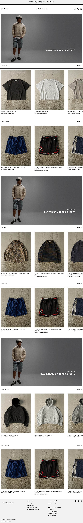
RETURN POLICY (53, 511)
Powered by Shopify (6, 521)
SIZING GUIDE (52, 513)
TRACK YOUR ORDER (54, 507)
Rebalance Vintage (10, 519)
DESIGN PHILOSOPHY (33, 509)
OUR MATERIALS (32, 507)
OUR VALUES (31, 505)
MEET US (29, 504)
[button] (78, 8)
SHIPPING (51, 509)
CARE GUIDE (52, 515)
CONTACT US (52, 504)
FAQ (49, 505)
